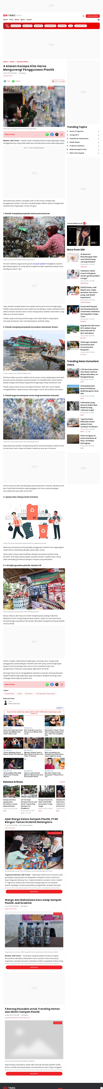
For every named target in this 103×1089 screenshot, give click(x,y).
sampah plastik (39, 264)
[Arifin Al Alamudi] (5, 702)
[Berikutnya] (65, 793)
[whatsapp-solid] (47, 134)
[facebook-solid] (52, 134)
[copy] (61, 134)
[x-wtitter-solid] (56, 134)
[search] (83, 16)
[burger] (98, 20)
